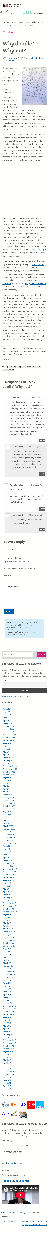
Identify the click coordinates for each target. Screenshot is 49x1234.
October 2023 (9, 772)
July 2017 (6, 986)
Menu (10, 32)
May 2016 (7, 1026)
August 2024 (8, 743)
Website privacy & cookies (34, 1221)
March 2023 (8, 792)
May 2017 (7, 992)
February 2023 (9, 795)
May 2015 (7, 1060)
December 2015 (9, 1040)
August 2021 (8, 846)
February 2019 (9, 932)
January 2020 (8, 900)
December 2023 (10, 766)
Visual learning (8, 61)
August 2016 (8, 1017)
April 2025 (7, 720)
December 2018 (9, 937)
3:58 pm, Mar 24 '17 (38, 447)
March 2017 (8, 997)
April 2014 (7, 1086)
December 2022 (10, 800)
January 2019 (8, 935)
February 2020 (9, 897)
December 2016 (9, 1006)
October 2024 (9, 738)
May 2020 (7, 889)
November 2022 (10, 803)
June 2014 (7, 1083)
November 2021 (9, 837)
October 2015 (8, 1046)
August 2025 (8, 709)
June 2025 (7, 715)
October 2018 (8, 943)
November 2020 (10, 872)
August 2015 (8, 1052)
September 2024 (10, 740)
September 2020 (10, 877)
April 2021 (7, 857)
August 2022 (8, 812)
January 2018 (8, 969)
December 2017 (9, 972)
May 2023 (7, 786)
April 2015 (7, 1063)
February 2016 (9, 1034)
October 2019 (8, 909)
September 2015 (10, 1049)
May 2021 (7, 855)
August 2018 (8, 949)
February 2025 (9, 726)
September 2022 (10, 809)
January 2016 (8, 1037)
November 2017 (9, 974)
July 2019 (6, 917)
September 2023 (10, 775)
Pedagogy (36, 367)
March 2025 (8, 723)
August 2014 (8, 1080)
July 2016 (6, 1020)
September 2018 (10, 946)
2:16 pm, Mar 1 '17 (39, 485)
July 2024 (7, 746)
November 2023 (10, 769)
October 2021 (8, 840)
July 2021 (6, 849)
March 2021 (8, 860)
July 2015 (6, 1054)
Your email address (16, 560)
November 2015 (9, 1043)
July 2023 (7, 780)
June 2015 (7, 1057)
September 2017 (10, 980)
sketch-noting (37, 249)
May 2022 (7, 820)
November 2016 (9, 1009)
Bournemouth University (12, 5)
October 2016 (8, 1012)
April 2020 (7, 892)
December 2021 (9, 835)
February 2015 (9, 1066)
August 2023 (8, 778)
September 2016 (10, 1014)
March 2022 (8, 826)
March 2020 (8, 895)
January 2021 (8, 866)
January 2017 (8, 1003)
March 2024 (8, 758)
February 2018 (9, 966)
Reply (42, 440)
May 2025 (7, 718)
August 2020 (8, 880)
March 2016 (8, 1032)
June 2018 (7, 955)
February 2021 (9, 863)
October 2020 (9, 875)
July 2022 (7, 815)
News (41, 58)
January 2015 (8, 1069)
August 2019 (8, 915)
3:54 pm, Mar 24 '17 (38, 515)
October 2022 (9, 806)
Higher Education (24, 367)
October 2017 (8, 977)
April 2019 (7, 926)
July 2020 (7, 883)
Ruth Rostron (38, 264)
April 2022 (7, 823)
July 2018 (6, 952)
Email (4, 680)
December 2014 (9, 1072)
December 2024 (10, 732)
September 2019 (10, 912)
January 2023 (8, 798)
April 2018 (7, 960)
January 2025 (8, 729)
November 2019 (9, 906)
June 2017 (7, 989)
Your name (9, 549)
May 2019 (7, 923)
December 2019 (9, 903)
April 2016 (7, 1029)
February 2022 (9, 829)
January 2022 (8, 832)
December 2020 (10, 869)
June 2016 (7, 1023)
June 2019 (7, 920)
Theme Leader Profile (16, 1181)
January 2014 (8, 1089)
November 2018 (9, 940)
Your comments (11, 586)
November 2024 (10, 735)
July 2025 (7, 712)
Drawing (35, 58)
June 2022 (7, 818)
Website (7, 575)
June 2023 (7, 783)
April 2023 (7, 789)
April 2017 (7, 994)
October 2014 (8, 1074)
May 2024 (7, 752)
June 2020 (7, 886)
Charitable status (11, 1221)
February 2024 (9, 760)
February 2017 (9, 1000)
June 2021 (7, 852)
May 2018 (7, 957)
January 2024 (8, 763)
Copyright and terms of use (34, 1224)
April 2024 (7, 755)
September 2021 (10, 843)
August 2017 (8, 983)
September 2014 (10, 1077)
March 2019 (8, 929)
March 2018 (8, 963)
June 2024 (7, 749)
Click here (6, 696)
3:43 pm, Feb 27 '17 (38, 398)
